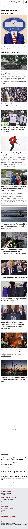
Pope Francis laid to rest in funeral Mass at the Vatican (11, 105)
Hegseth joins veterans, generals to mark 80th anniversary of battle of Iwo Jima (13, 188)
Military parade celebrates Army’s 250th (11, 73)
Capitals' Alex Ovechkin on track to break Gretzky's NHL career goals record (14, 129)
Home (2, 6)
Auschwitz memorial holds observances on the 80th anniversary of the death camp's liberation (13, 252)
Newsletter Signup (5, 494)
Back (6, 2)
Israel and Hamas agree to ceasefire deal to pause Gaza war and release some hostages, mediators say (13, 353)
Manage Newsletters (6, 493)
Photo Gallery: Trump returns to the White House (14, 299)
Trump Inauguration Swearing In (14, 277)
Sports (2, 504)
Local (2, 502)
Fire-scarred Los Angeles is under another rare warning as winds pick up (14, 379)
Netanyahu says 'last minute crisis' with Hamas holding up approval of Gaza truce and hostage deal (12, 325)
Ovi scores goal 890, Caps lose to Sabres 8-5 (13, 154)
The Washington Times (7, 499)
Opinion (3, 501)
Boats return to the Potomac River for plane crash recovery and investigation (14, 226)
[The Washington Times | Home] (16, 2)
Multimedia (8, 6)
